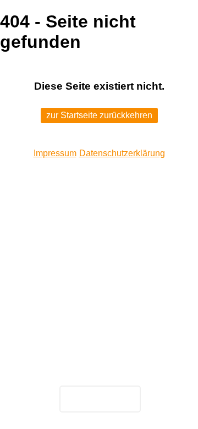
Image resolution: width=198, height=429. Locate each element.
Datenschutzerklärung (122, 153)
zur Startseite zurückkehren (99, 115)
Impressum (55, 153)
